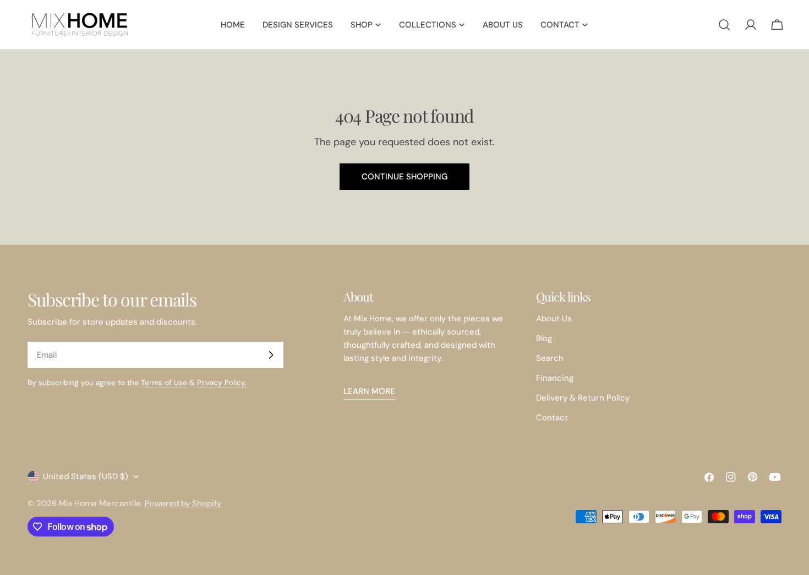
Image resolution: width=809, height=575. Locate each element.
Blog (544, 338)
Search (550, 358)
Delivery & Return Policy (583, 397)
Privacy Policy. (222, 382)
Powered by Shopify (183, 503)
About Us (554, 318)
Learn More (369, 391)
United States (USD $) (85, 476)
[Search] (724, 25)
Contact (552, 417)
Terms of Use (164, 382)
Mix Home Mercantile (100, 503)
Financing (554, 378)
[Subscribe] (270, 354)
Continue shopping (404, 176)
